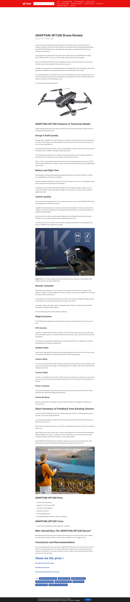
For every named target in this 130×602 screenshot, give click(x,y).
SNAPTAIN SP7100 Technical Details (58, 584)
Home (58, 1)
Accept (88, 599)
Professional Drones (62, 5)
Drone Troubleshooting (63, 3)
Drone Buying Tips (67, 1)
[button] (103, 3)
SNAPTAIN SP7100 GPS (78, 581)
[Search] (52, 3)
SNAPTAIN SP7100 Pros (41, 584)
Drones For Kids (90, 1)
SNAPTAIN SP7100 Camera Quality (48, 578)
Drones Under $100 (76, 3)
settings (78, 600)
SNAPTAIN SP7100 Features (78, 578)
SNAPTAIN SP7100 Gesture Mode (63, 581)
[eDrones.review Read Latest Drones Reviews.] (26, 3)
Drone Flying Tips (79, 1)
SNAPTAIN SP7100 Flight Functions (44, 581)
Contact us (73, 5)
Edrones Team (40, 38)
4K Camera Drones (89, 3)
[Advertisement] (65, 22)
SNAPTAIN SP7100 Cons (64, 578)
